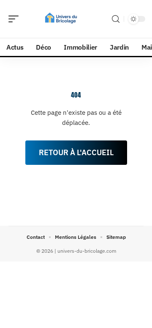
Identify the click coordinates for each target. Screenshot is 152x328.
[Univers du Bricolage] (61, 19)
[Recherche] (116, 19)
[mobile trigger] (15, 19)
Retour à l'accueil (76, 152)
